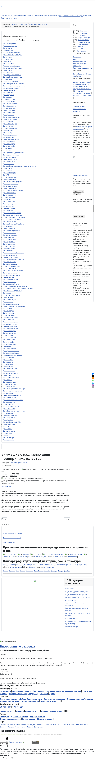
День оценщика (9, 246)
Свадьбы (57, 557)
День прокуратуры (10, 46)
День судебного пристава (12, 215)
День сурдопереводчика (12, 395)
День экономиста (9, 222)
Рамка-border (28, 719)
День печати (7, 48)
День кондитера (9, 90)
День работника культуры (12, 77)
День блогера (8, 308)
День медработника (10, 328)
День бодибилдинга (10, 344)
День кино (7, 346)
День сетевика (8, 440)
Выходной (4, 717)
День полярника (9, 110)
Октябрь (54, 571)
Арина (89, 95)
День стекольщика (10, 235)
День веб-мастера (10, 268)
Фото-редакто (82, 51)
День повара (7, 380)
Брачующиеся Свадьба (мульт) (23, 693)
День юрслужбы (9, 146)
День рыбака (8, 170)
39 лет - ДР (5, 707)
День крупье (7, 433)
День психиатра (9, 371)
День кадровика (9, 113)
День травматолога (10, 108)
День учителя (8, 366)
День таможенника (10, 386)
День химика (8, 126)
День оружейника (9, 188)
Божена (20, 711)
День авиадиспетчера (11, 377)
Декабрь (67, 571)
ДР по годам (72, 557)
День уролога (8, 362)
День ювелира (8, 50)
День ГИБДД (7, 133)
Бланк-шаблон (83, 40)
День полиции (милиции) (12, 219)
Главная (4, 16)
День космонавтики (10, 280)
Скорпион (40, 717)
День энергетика (9, 431)
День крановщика (9, 300)
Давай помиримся (19, 717)
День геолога (8, 297)
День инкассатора (10, 333)
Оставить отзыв (20, 727)
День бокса (7, 150)
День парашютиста (10, 159)
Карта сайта (57, 724)
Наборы (80, 46)
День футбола (8, 420)
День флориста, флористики (13, 153)
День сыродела (8, 311)
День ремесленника (10, 81)
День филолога (8, 115)
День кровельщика (10, 124)
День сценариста (9, 44)
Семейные (12, 554)
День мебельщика (9, 331)
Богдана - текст (7, 711)
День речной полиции (11, 155)
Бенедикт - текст (79, 95)
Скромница (5, 691)
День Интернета (9, 202)
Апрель (22, 571)
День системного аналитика (13, 190)
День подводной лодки (11, 66)
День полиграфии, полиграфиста (15, 286)
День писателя (8, 57)
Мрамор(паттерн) (79, 84)
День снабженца (9, 424)
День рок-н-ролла (9, 282)
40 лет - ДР (17, 707)
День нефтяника (9, 208)
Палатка (44, 693)
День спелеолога (9, 335)
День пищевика (8, 404)
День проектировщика (11, 231)
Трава (52, 693)
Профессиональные (56, 554)
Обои (75, 59)
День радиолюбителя (11, 284)
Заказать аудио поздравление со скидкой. (79, 109)
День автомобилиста (11, 406)
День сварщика (8, 121)
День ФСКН (7, 61)
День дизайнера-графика (12, 182)
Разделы (10, 16)
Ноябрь (60, 571)
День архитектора (10, 128)
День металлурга (9, 173)
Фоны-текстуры (84, 42)
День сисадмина (9, 162)
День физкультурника (11, 351)
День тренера (8, 393)
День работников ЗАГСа (12, 422)
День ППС (6, 175)
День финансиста (9, 179)
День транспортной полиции (13, 259)
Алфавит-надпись (79, 61)
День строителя (9, 357)
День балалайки (9, 315)
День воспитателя (9, 193)
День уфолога (8, 130)
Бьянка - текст (57, 711)
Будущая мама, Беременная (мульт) (64, 691)
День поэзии (7, 70)
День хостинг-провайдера (12, 55)
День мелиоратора (10, 326)
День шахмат (8, 148)
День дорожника (9, 402)
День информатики (10, 415)
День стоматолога (10, 255)
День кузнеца (8, 226)
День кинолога (8, 313)
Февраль (12, 571)
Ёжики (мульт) (39, 691)
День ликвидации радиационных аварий (18, 288)
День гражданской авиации (13, 253)
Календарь (44, 16)
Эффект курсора (45, 719)
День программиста (10, 184)
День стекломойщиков (11, 266)
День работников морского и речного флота (19, 166)
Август (40, 571)
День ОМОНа (8, 364)
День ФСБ (6, 426)
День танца (7, 293)
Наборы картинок (15, 567)
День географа (8, 342)
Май (27, 571)
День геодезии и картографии (14, 86)
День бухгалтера (9, 242)
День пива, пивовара (10, 322)
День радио (7, 97)
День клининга (8, 277)
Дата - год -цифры (8, 699)
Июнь (31, 571)
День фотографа (9, 141)
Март (17, 571)
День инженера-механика (12, 391)
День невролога (9, 409)
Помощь (11, 727)
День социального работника (14, 306)
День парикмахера (10, 186)
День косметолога (10, 273)
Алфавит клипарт (33, 16)
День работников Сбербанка (13, 224)
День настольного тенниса (13, 271)
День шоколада (8, 137)
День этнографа (9, 144)
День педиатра (8, 237)
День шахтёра (8, 360)
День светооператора (11, 139)
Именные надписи (40, 557)
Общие (39, 554)
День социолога (9, 228)
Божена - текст (32, 711)
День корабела (8, 320)
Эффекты (80, 49)
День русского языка (11, 304)
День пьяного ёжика (9, 701)
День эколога (8, 302)
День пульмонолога (10, 104)
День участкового (9, 233)
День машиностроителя (12, 213)
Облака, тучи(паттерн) (81, 82)
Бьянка (44, 711)
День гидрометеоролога (12, 75)
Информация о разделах (17, 646)
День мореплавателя (10, 317)
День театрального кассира (13, 84)
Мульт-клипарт (84, 37)
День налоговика (9, 239)
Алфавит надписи (20, 16)
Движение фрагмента (10, 719)
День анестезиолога (10, 373)
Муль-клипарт (27, 565)
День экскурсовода (10, 264)
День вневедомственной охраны (15, 389)
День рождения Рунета (11, 275)
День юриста (8, 413)
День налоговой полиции (12, 68)
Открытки (87, 16)
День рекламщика (9, 382)
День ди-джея (8, 59)
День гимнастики (9, 398)
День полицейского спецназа (14, 217)
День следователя (9, 157)
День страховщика (10, 369)
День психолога (9, 244)
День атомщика (9, 197)
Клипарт (83, 35)
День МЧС (7, 435)
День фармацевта (9, 106)
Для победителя (79, 74)
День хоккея (7, 429)
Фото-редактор (9, 542)
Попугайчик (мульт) (21, 691)
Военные (26, 554)
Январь (5, 571)
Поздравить (53, 16)
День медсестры (9, 99)
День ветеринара (9, 349)
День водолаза (8, 95)
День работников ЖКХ (11, 88)
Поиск (3, 18)
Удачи (79, 76)
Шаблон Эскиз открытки (30, 699)
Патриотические (76, 554)
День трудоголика (10, 135)
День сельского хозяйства (13, 400)
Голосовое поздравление (82, 68)
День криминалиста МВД (12, 52)
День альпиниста (9, 337)
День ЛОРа (7, 199)
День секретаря (9, 206)
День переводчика (10, 204)
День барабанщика (10, 177)
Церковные (7, 557)
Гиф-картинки (84, 44)
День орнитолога (9, 262)
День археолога (9, 340)
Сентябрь (47, 571)
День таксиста (8, 72)
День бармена (8, 251)
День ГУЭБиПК (8, 64)
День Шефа (7, 375)
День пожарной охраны (12, 295)
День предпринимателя (11, 117)
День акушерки (8, 93)
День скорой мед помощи (12, 291)
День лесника (8, 211)
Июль (36, 571)
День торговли (8, 164)
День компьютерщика (11, 257)
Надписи (84, 33)
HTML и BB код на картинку (13, 533)
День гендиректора (10, 195)
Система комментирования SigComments (10, 734)
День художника (9, 418)
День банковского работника (14, 411)
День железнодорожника (12, 355)
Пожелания (22, 557)
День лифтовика (9, 248)
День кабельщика (9, 384)
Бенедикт (87, 93)
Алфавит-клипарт (79, 63)
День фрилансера (9, 101)
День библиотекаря (10, 119)
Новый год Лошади (30, 701)
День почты (7, 168)
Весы (32, 717)
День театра (7, 79)
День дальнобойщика (11, 353)
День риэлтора (8, 438)
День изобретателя (10, 324)
